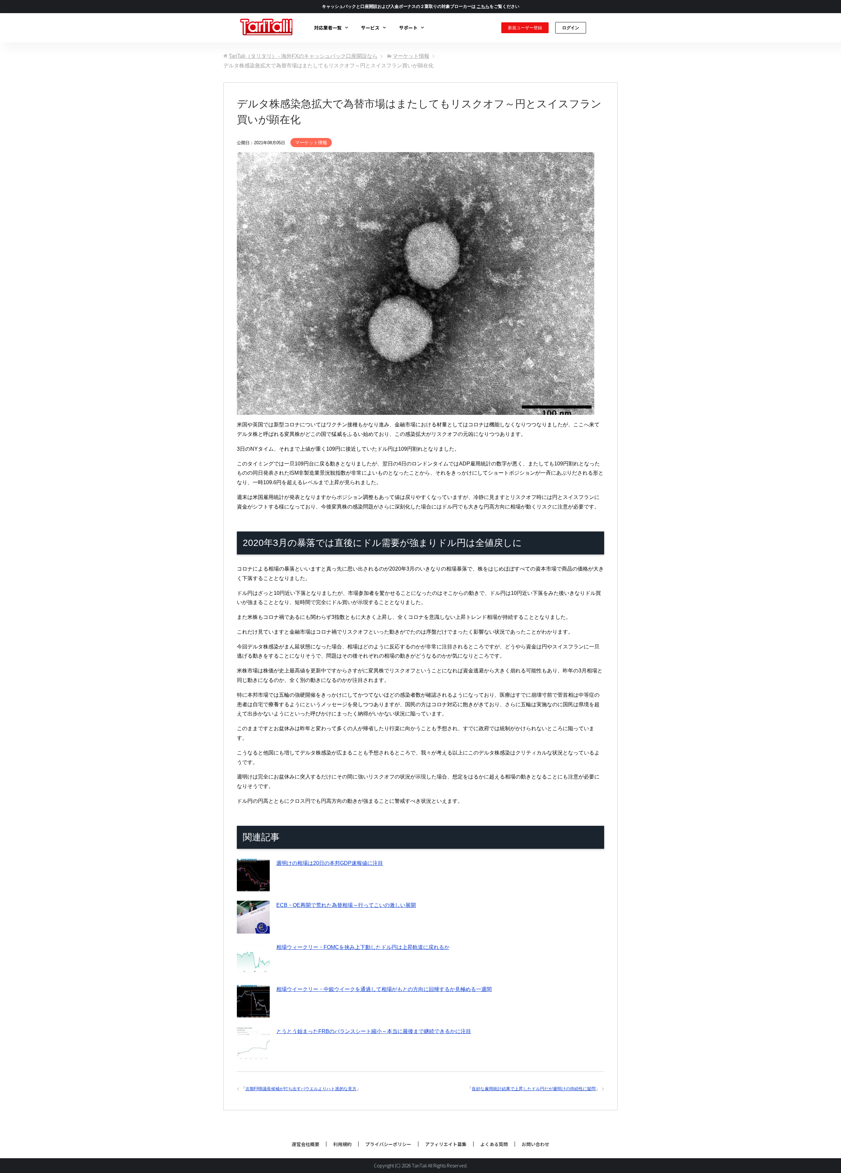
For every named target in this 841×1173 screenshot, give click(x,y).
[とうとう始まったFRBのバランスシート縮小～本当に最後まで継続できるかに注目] (253, 1054)
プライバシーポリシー (388, 1144)
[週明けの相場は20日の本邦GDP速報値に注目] (253, 886)
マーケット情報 (311, 142)
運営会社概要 (305, 1144)
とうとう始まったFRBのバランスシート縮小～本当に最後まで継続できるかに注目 (373, 1031)
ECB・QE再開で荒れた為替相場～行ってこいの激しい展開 (346, 905)
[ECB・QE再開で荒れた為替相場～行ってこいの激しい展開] (253, 928)
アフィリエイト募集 (445, 1144)
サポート (408, 27)
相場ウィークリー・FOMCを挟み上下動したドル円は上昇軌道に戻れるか (362, 947)
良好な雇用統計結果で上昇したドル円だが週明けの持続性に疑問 (534, 1088)
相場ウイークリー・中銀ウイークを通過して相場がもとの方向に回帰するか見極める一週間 (384, 989)
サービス (370, 27)
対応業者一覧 (328, 27)
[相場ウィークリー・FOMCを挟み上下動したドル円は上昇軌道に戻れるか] (253, 970)
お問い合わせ (535, 1144)
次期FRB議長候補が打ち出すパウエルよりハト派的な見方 (300, 1088)
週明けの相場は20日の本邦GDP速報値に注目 (329, 863)
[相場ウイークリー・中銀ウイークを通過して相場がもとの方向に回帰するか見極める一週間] (253, 1012)
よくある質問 (494, 1144)
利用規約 (342, 1144)
